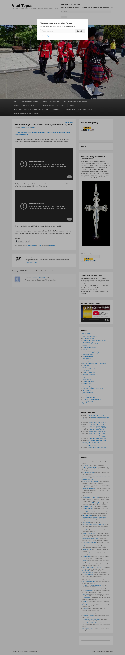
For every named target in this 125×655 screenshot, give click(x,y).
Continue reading (44, 36)
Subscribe (80, 31)
